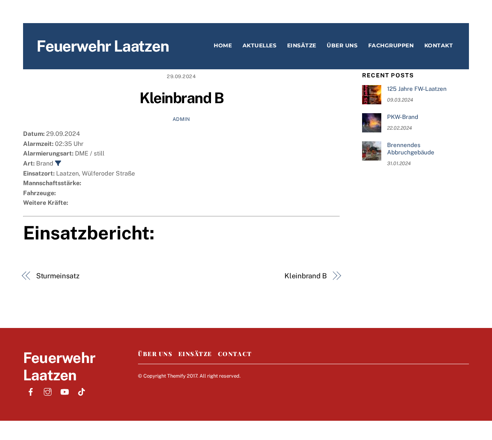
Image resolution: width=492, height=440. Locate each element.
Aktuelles (260, 45)
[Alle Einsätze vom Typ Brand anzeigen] (58, 163)
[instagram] (47, 391)
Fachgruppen (391, 45)
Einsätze (301, 45)
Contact (235, 354)
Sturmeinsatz (58, 276)
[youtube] (64, 391)
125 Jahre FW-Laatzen (417, 88)
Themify (176, 376)
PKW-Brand (402, 117)
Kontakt (438, 45)
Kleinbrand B (182, 98)
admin (181, 119)
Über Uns (155, 354)
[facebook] (30, 391)
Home (223, 45)
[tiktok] (81, 391)
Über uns (342, 45)
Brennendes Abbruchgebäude (410, 149)
